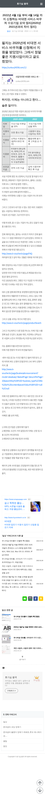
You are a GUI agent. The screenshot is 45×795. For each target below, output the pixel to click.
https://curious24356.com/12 (14, 67)
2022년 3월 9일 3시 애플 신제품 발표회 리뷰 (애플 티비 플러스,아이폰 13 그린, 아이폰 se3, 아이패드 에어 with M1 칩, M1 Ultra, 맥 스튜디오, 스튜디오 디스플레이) (17, 583)
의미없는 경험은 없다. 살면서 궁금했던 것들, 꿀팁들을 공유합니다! (17, 683)
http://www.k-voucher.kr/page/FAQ (17, 253)
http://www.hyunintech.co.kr (15, 517)
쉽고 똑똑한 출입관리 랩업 (14, 503)
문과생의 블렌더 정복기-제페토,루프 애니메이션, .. (22, 734)
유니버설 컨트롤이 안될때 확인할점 (16, 541)
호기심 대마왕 (17, 31)
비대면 (7, 521)
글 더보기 (22, 659)
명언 (5, 746)
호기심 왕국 (22, 4)
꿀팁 (5, 741)
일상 (8, 31)
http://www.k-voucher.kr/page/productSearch (21, 322)
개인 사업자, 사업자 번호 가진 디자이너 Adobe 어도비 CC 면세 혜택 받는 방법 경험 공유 (17, 569)
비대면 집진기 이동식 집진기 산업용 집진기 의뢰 (21, 526)
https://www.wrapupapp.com (15, 499)
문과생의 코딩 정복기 (12, 727)
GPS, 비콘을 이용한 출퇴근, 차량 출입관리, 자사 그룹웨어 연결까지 (14, 508)
